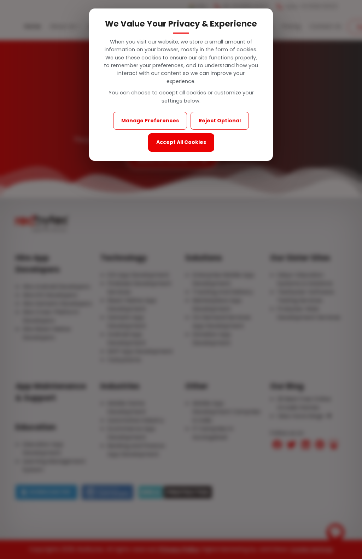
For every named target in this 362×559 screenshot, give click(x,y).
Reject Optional (220, 120)
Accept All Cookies (181, 142)
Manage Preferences (150, 120)
